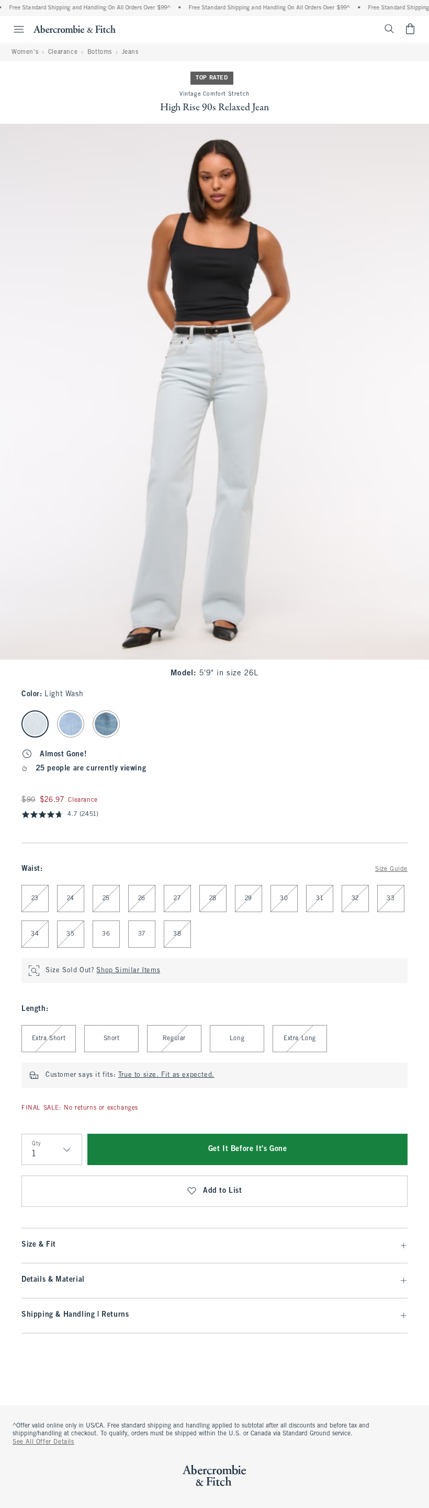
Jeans (130, 52)
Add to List (222, 1191)
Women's (25, 52)
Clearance (62, 52)
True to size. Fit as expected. (166, 1075)
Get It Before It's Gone (247, 1149)
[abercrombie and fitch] (74, 28)
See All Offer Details (43, 1442)
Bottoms (99, 52)
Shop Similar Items (128, 971)
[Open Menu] (13, 29)
